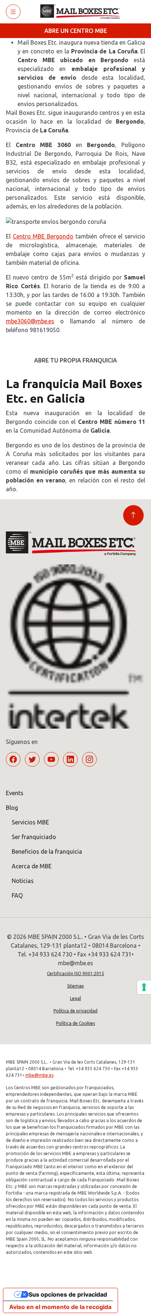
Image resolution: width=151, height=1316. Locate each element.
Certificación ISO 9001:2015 (75, 973)
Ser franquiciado (34, 837)
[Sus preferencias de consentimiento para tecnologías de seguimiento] (144, 987)
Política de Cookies (75, 1023)
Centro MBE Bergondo (43, 236)
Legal (75, 998)
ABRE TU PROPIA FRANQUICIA (75, 360)
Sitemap (75, 986)
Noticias (23, 880)
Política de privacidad (75, 1010)
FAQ (17, 895)
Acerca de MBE (32, 866)
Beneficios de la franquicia (47, 851)
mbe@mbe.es (39, 1075)
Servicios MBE (30, 822)
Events (14, 793)
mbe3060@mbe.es (30, 321)
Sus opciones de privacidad (68, 1294)
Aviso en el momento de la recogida (60, 1307)
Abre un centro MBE (75, 30)
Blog (12, 807)
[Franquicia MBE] (82, 11)
